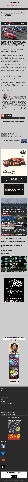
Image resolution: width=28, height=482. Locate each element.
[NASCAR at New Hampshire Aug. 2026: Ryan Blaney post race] (14, 263)
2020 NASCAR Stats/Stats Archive (8, 414)
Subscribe (14, 340)
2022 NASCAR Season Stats (7, 410)
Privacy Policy (4, 390)
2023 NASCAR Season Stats (7, 408)
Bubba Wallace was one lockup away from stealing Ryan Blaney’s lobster (19, 221)
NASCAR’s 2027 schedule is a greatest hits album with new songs (13, 211)
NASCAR (22, 118)
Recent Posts (9, 90)
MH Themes (22, 480)
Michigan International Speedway (10, 118)
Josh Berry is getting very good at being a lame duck (7, 232)
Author (3, 90)
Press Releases (4, 397)
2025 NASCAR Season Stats (7, 403)
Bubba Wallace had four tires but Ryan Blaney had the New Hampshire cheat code (20, 230)
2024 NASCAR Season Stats (7, 405)
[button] (26, 9)
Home (2, 392)
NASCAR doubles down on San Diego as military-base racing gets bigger (7, 221)
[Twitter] (25, 94)
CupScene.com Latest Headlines (12, 238)
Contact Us (3, 388)
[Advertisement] (14, 321)
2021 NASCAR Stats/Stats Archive (8, 412)
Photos (2, 399)
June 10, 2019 (5, 17)
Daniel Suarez (8, 115)
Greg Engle (12, 17)
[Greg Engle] (5, 98)
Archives (3, 401)
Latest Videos (4, 395)
